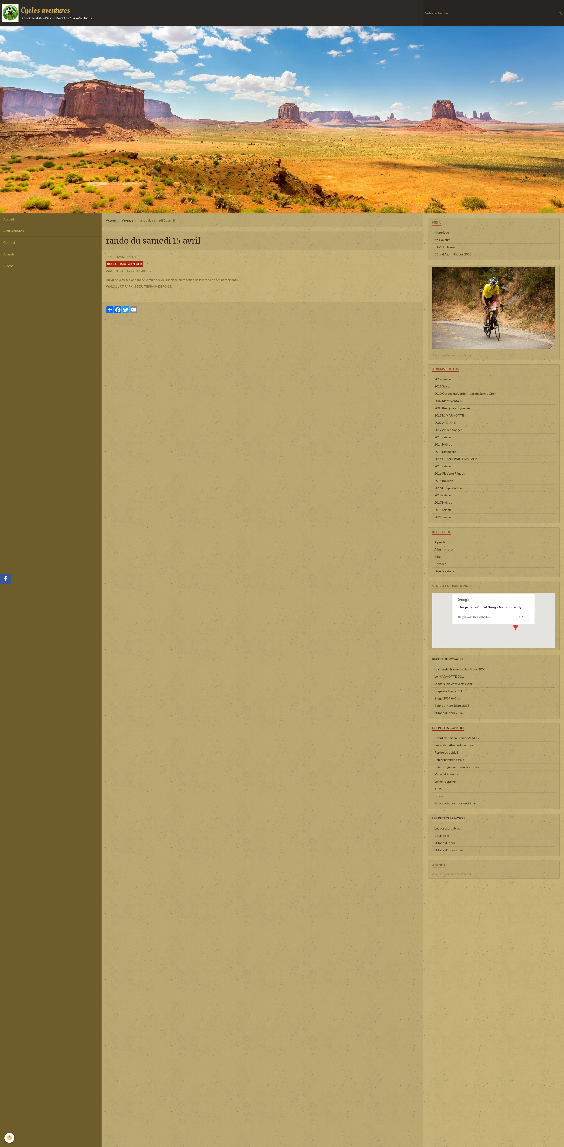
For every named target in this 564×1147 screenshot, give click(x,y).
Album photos (13, 231)
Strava (438, 796)
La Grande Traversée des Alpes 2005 (459, 669)
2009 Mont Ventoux (448, 401)
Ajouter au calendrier (126, 264)
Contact (9, 242)
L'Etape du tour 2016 (448, 713)
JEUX (438, 789)
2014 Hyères (443, 444)
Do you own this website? (474, 617)
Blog (437, 556)
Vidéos (8, 266)
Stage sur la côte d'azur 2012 (454, 684)
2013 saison (442, 437)
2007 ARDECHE (445, 422)
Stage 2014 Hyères (447, 698)
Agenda (9, 254)
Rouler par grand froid (449, 760)
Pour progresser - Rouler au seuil (456, 767)
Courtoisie (441, 835)
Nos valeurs (442, 240)
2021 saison (442, 517)
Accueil (8, 219)
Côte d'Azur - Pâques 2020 (452, 254)
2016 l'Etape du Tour (448, 488)
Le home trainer (445, 781)
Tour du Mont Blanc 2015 (451, 705)
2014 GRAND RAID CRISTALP (455, 459)
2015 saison (442, 466)
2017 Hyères (443, 502)
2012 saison (442, 379)
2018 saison (442, 510)
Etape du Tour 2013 (448, 691)
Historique (441, 232)
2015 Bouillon (443, 481)
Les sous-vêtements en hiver (454, 745)
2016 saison (442, 495)
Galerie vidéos (444, 571)
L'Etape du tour (444, 843)
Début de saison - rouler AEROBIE (458, 738)
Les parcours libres (447, 828)
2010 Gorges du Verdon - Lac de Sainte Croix (465, 393)
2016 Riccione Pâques (449, 473)
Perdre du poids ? (446, 752)
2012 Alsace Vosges (448, 430)
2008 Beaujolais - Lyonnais (452, 408)
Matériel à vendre (446, 774)
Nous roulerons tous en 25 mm (455, 803)
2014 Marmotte (445, 451)
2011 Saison (442, 386)
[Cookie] (9, 1138)
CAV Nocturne (444, 247)
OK (521, 617)
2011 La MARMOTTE (449, 415)
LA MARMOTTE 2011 (449, 676)
